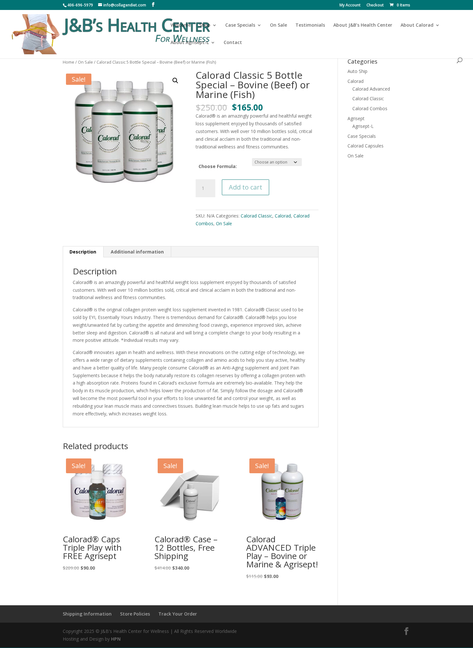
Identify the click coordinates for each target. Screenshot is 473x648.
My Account (350, 5)
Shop (204, 25)
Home (68, 62)
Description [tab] (83, 252)
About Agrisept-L (190, 42)
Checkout (375, 5)
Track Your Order (177, 614)
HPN (116, 639)
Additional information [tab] (137, 252)
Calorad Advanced (371, 89)
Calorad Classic (256, 216)
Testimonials (310, 25)
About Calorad (417, 25)
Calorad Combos (369, 108)
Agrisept (356, 118)
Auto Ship (357, 71)
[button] (175, 80)
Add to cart (245, 187)
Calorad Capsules (366, 146)
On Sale (278, 25)
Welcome (181, 25)
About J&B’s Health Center (362, 25)
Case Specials (240, 25)
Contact (233, 42)
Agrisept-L (363, 126)
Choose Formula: (218, 166)
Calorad (283, 216)
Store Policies (135, 614)
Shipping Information (87, 614)
